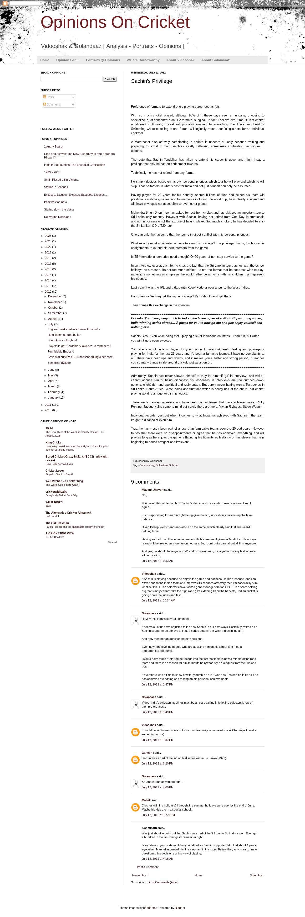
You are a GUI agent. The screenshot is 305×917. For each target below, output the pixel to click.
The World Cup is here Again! (62, 484)
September (55, 313)
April (51, 381)
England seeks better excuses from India (74, 329)
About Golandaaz (215, 60)
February (54, 392)
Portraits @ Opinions (103, 60)
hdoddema (150, 908)
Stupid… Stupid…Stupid (59, 474)
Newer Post (139, 875)
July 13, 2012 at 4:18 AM (157, 858)
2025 (48, 235)
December (55, 296)
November (55, 302)
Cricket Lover (55, 470)
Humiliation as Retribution (64, 335)
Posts (50, 97)
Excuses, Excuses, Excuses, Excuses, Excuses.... (75, 194)
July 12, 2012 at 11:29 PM (158, 815)
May (51, 375)
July (51, 324)
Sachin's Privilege (59, 362)
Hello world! (52, 516)
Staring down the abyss (59, 209)
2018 (48, 258)
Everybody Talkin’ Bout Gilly (62, 495)
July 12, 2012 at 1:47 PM (157, 684)
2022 (48, 247)
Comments (53, 104)
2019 (48, 252)
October (53, 307)
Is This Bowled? (55, 537)
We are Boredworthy (143, 60)
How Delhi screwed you (59, 464)
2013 (48, 286)
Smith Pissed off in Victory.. (61, 179)
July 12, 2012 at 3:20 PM (157, 763)
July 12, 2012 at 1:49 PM (157, 712)
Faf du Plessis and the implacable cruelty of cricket (75, 526)
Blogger (180, 908)
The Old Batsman (57, 523)
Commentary (146, 465)
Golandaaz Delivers (167, 465)
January (53, 397)
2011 (48, 404)
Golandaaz (149, 613)
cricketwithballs (56, 491)
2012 (48, 291)
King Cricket (54, 442)
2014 (48, 280)
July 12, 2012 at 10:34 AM (158, 600)
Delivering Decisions (57, 217)
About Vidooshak (180, 60)
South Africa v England (62, 340)
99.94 (49, 428)
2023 (48, 241)
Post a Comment (147, 867)
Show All (112, 542)
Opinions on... (67, 60)
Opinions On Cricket (115, 22)
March (52, 386)
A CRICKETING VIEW (60, 533)
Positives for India (55, 202)
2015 (48, 275)
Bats (48, 505)
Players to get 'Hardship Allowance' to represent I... (80, 346)
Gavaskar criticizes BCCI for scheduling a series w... (81, 357)
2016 (48, 269)
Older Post (256, 875)
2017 (48, 263)
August (53, 319)
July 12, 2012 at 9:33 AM (157, 561)
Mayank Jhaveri (152, 489)
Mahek (146, 800)
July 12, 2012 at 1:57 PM (157, 740)
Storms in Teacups (56, 187)
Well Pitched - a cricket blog (64, 481)
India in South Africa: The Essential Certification (74, 165)
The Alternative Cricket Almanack (69, 512)
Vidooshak (149, 573)
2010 (48, 410)
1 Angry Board (53, 146)
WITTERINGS (54, 502)
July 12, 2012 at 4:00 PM (157, 787)
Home (45, 60)
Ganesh (147, 752)
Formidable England (61, 351)
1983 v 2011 (52, 172)
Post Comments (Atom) (163, 882)
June (51, 369)
